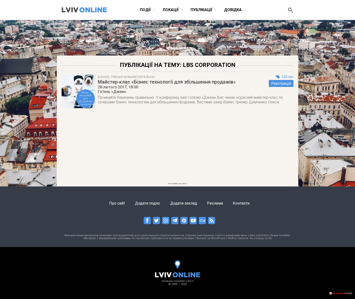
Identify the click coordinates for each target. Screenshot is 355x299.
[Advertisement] (177, 147)
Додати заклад (183, 203)
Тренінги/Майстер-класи (133, 77)
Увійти (231, 238)
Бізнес (103, 77)
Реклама (215, 203)
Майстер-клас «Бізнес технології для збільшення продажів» (167, 82)
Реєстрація (281, 83)
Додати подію (147, 203)
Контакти (241, 203)
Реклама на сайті (177, 184)
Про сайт (117, 203)
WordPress (218, 238)
